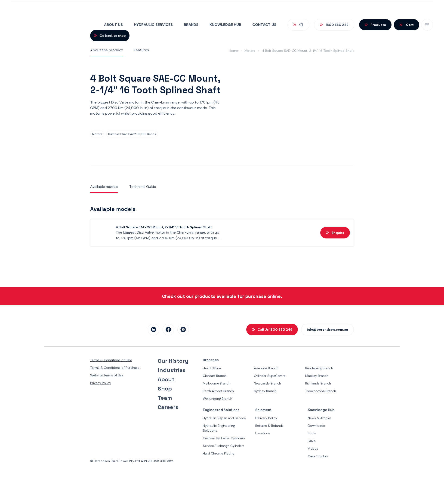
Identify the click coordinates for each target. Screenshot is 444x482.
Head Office (212, 368)
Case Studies (318, 456)
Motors (250, 51)
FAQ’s (312, 441)
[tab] (106, 50)
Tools (312, 433)
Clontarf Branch (215, 376)
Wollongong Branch (217, 399)
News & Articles (320, 418)
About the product (106, 50)
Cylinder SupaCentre (270, 376)
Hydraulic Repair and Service (224, 418)
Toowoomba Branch (320, 391)
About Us (113, 24)
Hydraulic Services (153, 24)
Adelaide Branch (266, 368)
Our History (173, 361)
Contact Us (264, 24)
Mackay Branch (316, 376)
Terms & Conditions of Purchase (114, 368)
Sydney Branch (265, 391)
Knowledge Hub (225, 24)
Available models (104, 186)
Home (233, 51)
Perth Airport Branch (218, 391)
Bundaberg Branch (319, 368)
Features (141, 50)
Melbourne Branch (216, 383)
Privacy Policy (100, 383)
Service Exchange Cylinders (223, 446)
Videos (313, 448)
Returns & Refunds (269, 426)
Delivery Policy (266, 418)
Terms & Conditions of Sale (111, 360)
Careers (168, 407)
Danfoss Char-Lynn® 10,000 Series (132, 134)
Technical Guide (142, 186)
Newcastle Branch (267, 383)
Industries (171, 370)
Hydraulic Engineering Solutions (219, 428)
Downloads (316, 426)
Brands (191, 24)
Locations (262, 433)
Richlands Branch (318, 383)
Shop (165, 388)
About (166, 379)
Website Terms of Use (106, 375)
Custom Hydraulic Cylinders (224, 438)
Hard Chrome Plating (218, 453)
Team (165, 398)
